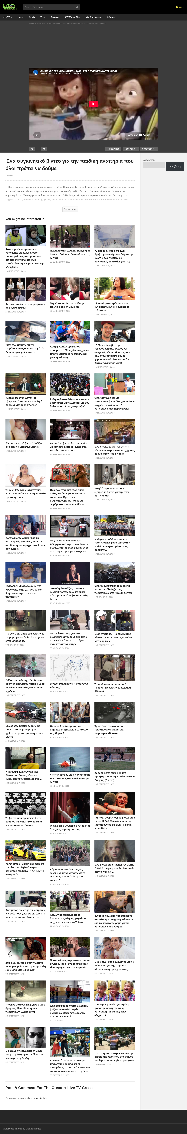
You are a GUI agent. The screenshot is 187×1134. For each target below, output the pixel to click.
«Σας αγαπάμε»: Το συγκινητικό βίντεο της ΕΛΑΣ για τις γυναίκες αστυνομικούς (113, 637)
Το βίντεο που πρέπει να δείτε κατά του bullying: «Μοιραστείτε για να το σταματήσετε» (23, 822)
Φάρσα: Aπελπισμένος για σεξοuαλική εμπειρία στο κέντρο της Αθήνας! (69, 730)
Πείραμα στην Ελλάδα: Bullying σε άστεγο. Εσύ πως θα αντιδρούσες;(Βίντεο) (70, 254)
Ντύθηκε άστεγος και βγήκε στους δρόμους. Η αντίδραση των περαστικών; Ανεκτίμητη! (25, 1008)
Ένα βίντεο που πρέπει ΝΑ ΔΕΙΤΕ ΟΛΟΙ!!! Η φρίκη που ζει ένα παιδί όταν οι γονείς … (114, 868)
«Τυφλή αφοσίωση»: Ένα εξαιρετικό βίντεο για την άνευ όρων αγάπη (111, 492)
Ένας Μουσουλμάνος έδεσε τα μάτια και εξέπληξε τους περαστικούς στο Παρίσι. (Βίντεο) (113, 589)
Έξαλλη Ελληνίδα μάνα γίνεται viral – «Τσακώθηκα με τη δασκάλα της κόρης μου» (25, 494)
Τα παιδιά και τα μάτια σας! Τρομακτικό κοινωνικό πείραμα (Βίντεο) (112, 688)
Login (181, 7)
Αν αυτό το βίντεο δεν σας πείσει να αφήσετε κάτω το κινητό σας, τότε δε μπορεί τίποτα (69, 447)
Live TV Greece (80, 1088)
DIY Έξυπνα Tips (72, 17)
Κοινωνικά (9, 175)
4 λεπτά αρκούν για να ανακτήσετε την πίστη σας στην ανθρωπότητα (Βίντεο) (70, 778)
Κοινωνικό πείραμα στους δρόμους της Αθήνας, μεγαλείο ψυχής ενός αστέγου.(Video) (68, 918)
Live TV (6, 17)
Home (20, 17)
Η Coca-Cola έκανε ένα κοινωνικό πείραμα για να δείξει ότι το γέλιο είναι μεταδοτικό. (24, 637)
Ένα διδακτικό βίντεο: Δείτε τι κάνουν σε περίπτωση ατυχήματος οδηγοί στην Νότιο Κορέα (114, 450)
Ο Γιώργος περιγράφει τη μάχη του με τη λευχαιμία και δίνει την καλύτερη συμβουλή (24, 1054)
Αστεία (32, 17)
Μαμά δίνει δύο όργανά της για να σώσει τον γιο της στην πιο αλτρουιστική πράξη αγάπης (114, 965)
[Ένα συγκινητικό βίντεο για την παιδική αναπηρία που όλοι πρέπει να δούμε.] (25, 235)
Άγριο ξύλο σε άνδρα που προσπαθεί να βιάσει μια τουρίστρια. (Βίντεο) (109, 730)
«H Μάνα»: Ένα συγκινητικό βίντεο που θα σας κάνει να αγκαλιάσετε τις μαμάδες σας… (23, 775)
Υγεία (42, 17)
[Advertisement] (93, 47)
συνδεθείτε (42, 1098)
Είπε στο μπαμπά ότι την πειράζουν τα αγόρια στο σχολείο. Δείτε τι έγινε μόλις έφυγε (25, 348)
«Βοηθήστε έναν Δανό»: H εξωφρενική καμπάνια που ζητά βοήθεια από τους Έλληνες (23, 401)
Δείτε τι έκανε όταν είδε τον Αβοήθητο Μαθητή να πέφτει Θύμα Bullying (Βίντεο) (114, 776)
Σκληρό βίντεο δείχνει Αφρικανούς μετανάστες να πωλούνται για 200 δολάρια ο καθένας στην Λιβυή (70, 403)
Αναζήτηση (149, 160)
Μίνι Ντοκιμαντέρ (94, 17)
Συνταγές (55, 17)
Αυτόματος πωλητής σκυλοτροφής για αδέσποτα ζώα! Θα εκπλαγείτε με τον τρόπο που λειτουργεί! (25, 914)
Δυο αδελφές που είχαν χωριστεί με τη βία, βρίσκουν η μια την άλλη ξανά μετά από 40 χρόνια (25, 966)
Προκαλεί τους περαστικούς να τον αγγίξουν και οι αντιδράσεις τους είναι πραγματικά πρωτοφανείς (70, 964)
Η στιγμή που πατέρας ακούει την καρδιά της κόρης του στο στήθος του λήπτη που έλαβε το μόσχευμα (114, 1057)
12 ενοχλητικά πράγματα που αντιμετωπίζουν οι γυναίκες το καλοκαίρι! (111, 307)
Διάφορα (111, 17)
